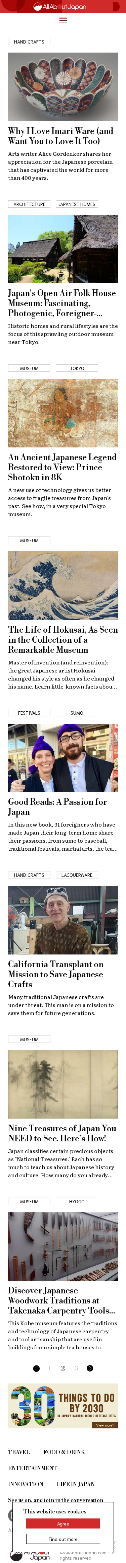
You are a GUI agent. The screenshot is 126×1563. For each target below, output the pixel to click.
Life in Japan (76, 1484)
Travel (19, 1452)
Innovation (25, 1484)
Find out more (63, 1539)
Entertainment (32, 1468)
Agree (63, 1523)
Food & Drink (64, 1452)
